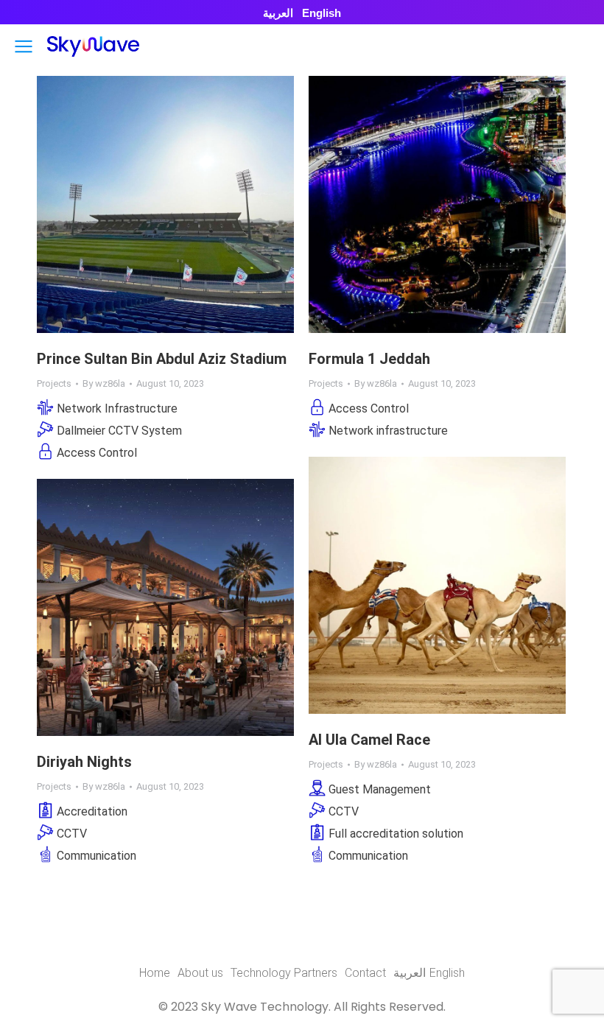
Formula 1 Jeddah (369, 359)
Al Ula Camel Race (369, 739)
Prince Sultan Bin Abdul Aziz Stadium (162, 359)
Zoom (146, 205)
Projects (54, 383)
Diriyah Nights (84, 762)
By (103, 383)
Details (185, 205)
